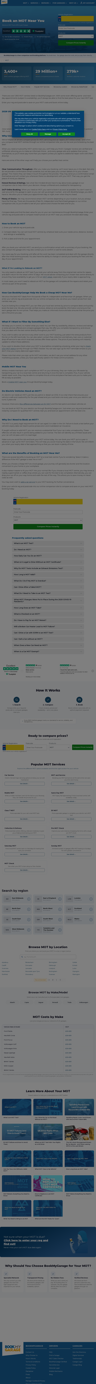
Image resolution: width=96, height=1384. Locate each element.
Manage (48, 134)
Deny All (29, 134)
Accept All (66, 134)
